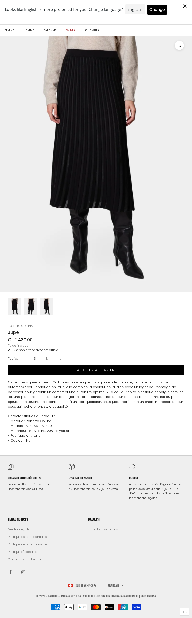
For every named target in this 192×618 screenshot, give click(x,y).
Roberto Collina (20, 326)
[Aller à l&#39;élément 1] (15, 307)
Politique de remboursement (29, 544)
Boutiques (91, 30)
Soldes (70, 30)
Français (113, 585)
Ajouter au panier (96, 370)
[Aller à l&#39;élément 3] (47, 307)
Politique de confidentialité (27, 537)
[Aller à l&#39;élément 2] (31, 307)
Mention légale (19, 529)
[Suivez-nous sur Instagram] (23, 572)
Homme (29, 30)
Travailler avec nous (103, 529)
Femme (9, 30)
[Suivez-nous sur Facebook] (10, 572)
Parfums (50, 30)
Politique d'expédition (24, 552)
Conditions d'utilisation (25, 559)
